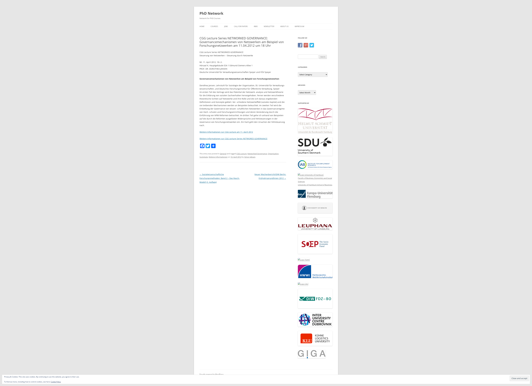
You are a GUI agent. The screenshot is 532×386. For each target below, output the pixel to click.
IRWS (256, 26)
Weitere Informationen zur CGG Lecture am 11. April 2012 (226, 132)
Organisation (273, 153)
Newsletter (269, 26)
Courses (214, 26)
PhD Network (211, 13)
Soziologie (204, 157)
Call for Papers (241, 26)
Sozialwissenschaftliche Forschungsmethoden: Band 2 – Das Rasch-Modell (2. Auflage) (220, 178)
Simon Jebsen (249, 157)
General (223, 153)
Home (202, 26)
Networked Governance (257, 153)
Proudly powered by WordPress (212, 374)
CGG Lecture (241, 153)
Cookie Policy (56, 382)
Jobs (226, 26)
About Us (284, 26)
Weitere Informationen (218, 157)
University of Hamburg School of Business (315, 185)
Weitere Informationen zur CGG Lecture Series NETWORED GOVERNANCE (233, 138)
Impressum (299, 26)
